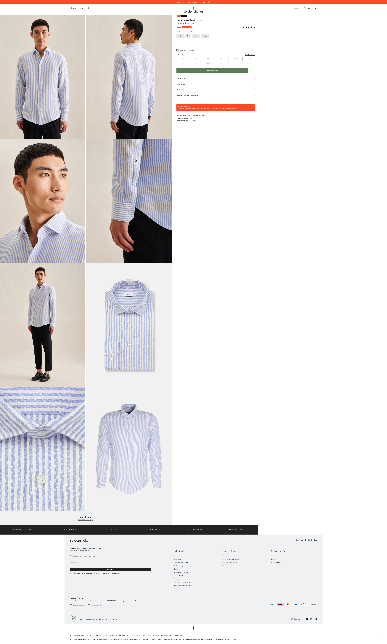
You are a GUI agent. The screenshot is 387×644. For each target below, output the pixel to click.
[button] (85, 520)
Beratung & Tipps (229, 551)
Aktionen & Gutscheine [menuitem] (181, 572)
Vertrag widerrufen (96, 605)
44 (208, 63)
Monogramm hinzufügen (187, 50)
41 (247, 59)
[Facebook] (307, 619)
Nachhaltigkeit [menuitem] (275, 562)
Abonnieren (110, 569)
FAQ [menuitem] (175, 556)
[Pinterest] (316, 619)
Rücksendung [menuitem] (178, 566)
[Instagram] (311, 619)
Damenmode (77, 556)
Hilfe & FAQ (179, 551)
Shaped (195, 36)
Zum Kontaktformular (79, 605)
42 (181, 63)
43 (195, 63)
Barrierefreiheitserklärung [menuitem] (182, 585)
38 (208, 59)
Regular (205, 36)
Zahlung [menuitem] (176, 569)
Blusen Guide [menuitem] (226, 566)
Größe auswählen (212, 70)
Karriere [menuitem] (273, 559)
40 (234, 59)
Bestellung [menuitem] (177, 559)
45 (221, 63)
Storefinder (300, 540)
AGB (81, 619)
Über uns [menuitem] (274, 556)
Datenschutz (90, 619)
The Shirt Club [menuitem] (178, 576)
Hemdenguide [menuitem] (227, 556)
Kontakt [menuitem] (176, 579)
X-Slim (180, 36)
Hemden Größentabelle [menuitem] (230, 562)
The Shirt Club (312, 540)
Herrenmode (92, 556)
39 (221, 59)
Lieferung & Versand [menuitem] (181, 562)
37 (195, 59)
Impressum (99, 619)
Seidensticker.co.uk (112, 619)
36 (181, 59)
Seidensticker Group (279, 551)
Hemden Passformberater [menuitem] (230, 559)
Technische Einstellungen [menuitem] (182, 582)
